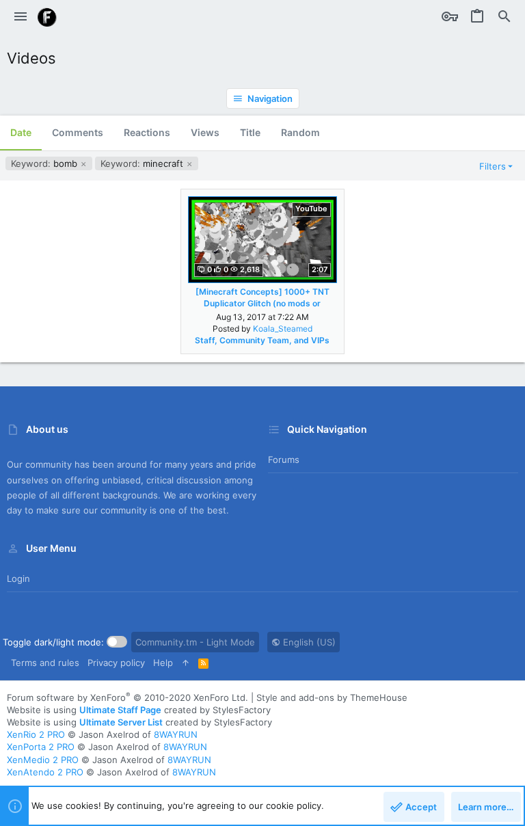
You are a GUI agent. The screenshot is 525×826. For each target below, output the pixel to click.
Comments (77, 132)
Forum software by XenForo (127, 697)
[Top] (185, 662)
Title (250, 132)
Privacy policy (116, 662)
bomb (45, 163)
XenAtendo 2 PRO (45, 772)
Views (205, 132)
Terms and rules (45, 662)
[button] (20, 17)
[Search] (504, 17)
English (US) (308, 642)
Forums (283, 459)
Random (300, 132)
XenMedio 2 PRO (43, 759)
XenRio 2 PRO (36, 734)
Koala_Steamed (282, 328)
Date (20, 132)
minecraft (143, 163)
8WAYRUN (176, 734)
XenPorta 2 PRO (41, 746)
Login (18, 578)
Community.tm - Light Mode (195, 642)
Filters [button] (492, 166)
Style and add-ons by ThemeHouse (331, 697)
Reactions (147, 132)
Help (163, 662)
